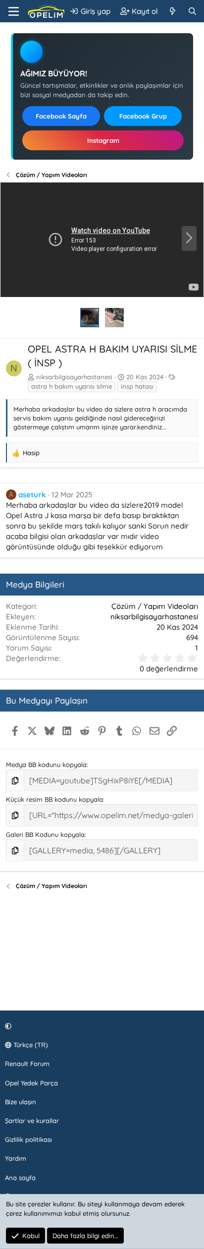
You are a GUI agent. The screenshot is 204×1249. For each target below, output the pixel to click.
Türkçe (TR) (29, 1045)
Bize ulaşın (20, 1102)
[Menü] (13, 11)
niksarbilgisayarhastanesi (74, 377)
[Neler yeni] (172, 11)
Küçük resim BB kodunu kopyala (54, 799)
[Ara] (192, 11)
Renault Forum (27, 1064)
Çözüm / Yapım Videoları (154, 606)
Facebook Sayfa (61, 116)
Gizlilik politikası (28, 1139)
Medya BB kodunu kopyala (46, 765)
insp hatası (137, 386)
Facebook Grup (143, 116)
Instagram (103, 140)
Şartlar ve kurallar (32, 1121)
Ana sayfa (20, 1178)
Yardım (15, 1158)
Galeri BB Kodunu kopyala (45, 834)
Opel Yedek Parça (31, 1083)
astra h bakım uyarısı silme (71, 386)
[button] (100, 1025)
